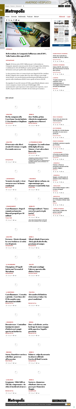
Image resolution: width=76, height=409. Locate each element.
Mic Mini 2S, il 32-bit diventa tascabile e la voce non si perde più (61, 132)
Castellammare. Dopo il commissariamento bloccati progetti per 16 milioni (15, 212)
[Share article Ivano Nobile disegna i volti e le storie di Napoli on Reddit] (63, 192)
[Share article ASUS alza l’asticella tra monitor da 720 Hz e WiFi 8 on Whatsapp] (61, 61)
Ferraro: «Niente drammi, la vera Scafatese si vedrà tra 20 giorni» (15, 241)
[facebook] (7, 20)
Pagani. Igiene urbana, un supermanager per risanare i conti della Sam (38, 183)
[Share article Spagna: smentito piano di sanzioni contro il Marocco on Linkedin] (57, 182)
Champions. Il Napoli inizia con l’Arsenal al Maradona (14, 269)
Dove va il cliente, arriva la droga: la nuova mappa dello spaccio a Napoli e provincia (38, 328)
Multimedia (21, 16)
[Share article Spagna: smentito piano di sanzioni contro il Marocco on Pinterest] (59, 182)
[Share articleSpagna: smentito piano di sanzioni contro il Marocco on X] (55, 182)
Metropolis (7, 6)
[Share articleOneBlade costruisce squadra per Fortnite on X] (55, 148)
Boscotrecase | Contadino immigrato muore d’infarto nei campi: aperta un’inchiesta (15, 328)
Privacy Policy (42, 404)
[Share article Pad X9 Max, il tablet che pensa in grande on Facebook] (53, 215)
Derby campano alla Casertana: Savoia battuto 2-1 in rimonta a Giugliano (16, 119)
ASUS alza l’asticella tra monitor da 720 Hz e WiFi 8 (60, 56)
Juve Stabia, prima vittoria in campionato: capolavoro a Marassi (37, 119)
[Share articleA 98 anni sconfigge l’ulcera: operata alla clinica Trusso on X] (31, 275)
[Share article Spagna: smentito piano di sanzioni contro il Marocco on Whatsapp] (61, 182)
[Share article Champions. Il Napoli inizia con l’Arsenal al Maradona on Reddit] (16, 275)
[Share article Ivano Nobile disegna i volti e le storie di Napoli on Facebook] (53, 192)
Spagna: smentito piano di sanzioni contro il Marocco (60, 177)
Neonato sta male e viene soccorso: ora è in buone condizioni (15, 183)
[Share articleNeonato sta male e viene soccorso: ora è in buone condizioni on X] (8, 189)
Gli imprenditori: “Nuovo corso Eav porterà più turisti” (38, 210)
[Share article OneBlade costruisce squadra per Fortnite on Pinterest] (59, 148)
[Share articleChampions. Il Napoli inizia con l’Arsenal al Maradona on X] (8, 275)
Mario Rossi (55, 169)
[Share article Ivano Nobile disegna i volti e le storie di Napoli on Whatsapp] (61, 192)
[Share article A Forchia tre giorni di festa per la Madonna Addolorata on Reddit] (63, 159)
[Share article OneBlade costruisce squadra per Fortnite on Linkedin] (57, 148)
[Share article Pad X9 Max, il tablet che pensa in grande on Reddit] (63, 215)
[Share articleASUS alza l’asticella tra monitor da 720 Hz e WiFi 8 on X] (55, 61)
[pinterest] (14, 20)
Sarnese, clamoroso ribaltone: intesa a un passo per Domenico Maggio (37, 385)
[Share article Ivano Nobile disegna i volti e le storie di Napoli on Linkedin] (57, 192)
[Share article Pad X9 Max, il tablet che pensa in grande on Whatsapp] (61, 215)
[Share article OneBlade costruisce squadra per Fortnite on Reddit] (63, 148)
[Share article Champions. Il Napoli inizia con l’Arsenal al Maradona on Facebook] (6, 275)
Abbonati (62, 16)
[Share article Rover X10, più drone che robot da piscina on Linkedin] (57, 124)
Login (69, 16)
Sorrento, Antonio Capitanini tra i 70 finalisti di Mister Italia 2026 (61, 200)
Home (7, 16)
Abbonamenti (18, 6)
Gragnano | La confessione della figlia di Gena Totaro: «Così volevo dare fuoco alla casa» (39, 148)
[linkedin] (11, 20)
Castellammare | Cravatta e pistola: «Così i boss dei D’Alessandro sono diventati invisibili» (16, 298)
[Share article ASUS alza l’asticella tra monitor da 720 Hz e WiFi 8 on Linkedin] (57, 61)
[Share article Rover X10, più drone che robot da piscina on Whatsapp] (61, 124)
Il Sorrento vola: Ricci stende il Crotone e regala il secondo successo (15, 146)
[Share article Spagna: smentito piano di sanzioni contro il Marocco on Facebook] (53, 182)
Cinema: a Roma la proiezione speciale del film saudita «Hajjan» (60, 166)
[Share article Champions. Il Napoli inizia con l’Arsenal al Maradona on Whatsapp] (14, 275)
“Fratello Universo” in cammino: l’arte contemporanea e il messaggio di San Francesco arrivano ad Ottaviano (61, 83)
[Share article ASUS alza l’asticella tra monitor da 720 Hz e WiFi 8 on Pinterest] (59, 61)
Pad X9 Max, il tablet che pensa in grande (60, 211)
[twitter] (9, 20)
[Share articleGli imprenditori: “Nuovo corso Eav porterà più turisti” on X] (31, 217)
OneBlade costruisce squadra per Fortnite (61, 144)
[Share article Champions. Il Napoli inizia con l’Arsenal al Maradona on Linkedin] (10, 275)
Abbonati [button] (61, 45)
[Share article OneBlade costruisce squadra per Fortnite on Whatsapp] (61, 148)
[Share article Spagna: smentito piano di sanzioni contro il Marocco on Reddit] (63, 182)
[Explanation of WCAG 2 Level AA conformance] (67, 404)
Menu (36, 16)
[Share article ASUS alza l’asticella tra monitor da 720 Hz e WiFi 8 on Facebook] (53, 61)
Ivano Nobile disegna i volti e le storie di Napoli (61, 188)
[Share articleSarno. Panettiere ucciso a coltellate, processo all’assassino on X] (8, 363)
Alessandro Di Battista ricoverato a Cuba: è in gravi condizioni (37, 296)
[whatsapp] (16, 20)
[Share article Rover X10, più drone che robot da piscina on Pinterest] (59, 124)
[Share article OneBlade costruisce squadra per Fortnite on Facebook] (53, 148)
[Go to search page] (23, 6)
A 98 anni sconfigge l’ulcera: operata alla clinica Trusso (36, 269)
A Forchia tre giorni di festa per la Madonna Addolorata (60, 155)
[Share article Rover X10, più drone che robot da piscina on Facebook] (53, 124)
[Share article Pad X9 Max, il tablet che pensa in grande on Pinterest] (59, 215)
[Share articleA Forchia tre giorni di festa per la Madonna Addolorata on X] (55, 159)
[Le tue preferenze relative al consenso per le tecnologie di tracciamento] (74, 407)
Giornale (14, 16)
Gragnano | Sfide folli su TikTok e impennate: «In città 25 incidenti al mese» (16, 384)
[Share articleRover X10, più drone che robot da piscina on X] (55, 124)
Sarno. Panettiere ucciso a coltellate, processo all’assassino (16, 356)
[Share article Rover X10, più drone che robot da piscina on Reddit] (63, 124)
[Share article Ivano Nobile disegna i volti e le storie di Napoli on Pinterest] (59, 192)
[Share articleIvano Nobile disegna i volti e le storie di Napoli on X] (55, 192)
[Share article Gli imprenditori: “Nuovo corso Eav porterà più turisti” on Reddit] (39, 217)
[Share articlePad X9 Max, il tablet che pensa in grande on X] (55, 215)
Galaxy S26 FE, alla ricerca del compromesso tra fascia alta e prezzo (61, 68)
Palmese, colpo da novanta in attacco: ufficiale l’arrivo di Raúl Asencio (39, 356)
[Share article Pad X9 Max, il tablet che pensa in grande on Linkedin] (57, 215)
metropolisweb (9, 123)
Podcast (30, 16)
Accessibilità (48, 404)
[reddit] (19, 20)
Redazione (12, 6)
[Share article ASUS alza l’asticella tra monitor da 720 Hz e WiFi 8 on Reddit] (63, 61)
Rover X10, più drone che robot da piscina (60, 119)
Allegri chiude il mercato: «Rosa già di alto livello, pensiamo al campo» (38, 241)
